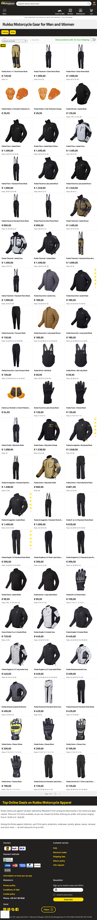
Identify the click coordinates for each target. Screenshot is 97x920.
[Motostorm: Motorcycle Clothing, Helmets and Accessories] (8, 3)
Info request (58, 864)
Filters (46, 909)
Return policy (59, 860)
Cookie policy (9, 893)
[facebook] (16, 909)
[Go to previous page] (41, 793)
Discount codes (60, 852)
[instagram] (4, 909)
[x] (8, 909)
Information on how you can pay (17, 875)
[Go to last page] (59, 793)
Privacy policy (9, 885)
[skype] (12, 909)
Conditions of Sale (11, 889)
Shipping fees (59, 856)
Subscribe (68, 899)
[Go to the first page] (37, 793)
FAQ (55, 848)
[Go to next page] (55, 793)
